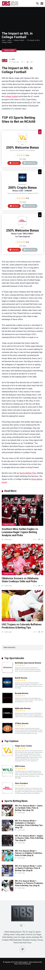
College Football (19, 40)
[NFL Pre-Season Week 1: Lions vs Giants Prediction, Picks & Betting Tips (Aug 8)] (7, 876)
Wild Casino (20, 766)
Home (4, 40)
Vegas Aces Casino (23, 746)
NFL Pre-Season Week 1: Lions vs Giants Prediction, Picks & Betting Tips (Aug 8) (28, 868)
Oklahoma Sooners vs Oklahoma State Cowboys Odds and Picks (20, 580)
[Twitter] (22, 949)
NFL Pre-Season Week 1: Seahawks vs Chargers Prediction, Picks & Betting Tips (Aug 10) (29, 824)
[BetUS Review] (22, 182)
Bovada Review (21, 693)
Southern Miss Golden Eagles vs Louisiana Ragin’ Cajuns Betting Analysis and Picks (20, 532)
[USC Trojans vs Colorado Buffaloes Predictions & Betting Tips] (22, 605)
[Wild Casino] (7, 776)
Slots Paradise (21, 783)
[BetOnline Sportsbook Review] (7, 673)
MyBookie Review (22, 708)
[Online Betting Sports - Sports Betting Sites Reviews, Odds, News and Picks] (10, 3)
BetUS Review (21, 678)
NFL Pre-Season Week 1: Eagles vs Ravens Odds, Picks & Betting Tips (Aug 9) (29, 838)
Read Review (30, 163)
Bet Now (15, 206)
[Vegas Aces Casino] (22, 142)
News (9, 40)
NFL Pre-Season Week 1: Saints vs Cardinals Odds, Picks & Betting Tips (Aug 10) (29, 808)
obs (13, 59)
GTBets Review (21, 723)
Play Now (15, 163)
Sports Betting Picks (28, 473)
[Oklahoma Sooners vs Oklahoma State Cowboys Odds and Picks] (22, 559)
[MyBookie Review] (7, 718)
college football (11, 96)
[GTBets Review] (7, 733)
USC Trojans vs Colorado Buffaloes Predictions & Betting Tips (22, 626)
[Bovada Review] (7, 703)
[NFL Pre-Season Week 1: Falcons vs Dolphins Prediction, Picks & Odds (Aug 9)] (7, 861)
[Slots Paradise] (22, 225)
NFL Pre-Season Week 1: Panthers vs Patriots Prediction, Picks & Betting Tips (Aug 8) (29, 883)
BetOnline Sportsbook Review (28, 663)
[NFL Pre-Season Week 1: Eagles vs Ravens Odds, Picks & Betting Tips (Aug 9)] (7, 846)
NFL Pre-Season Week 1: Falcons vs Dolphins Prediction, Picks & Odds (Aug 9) (28, 853)
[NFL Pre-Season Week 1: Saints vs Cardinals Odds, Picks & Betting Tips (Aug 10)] (7, 815)
